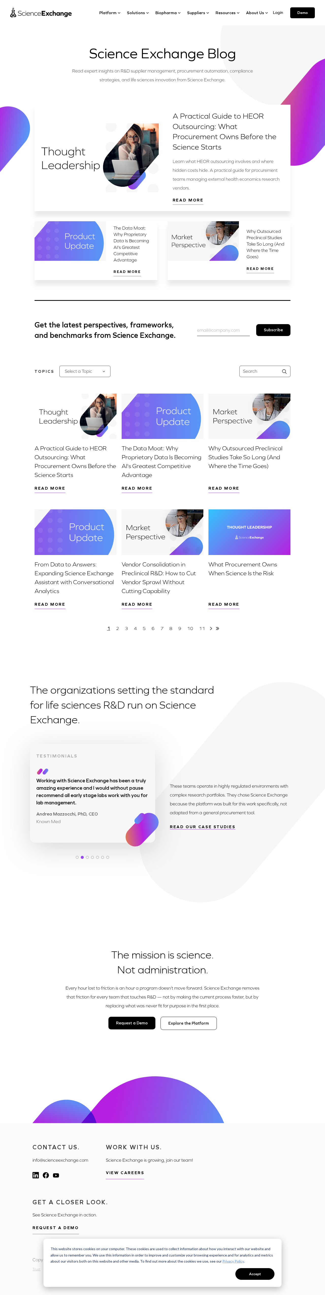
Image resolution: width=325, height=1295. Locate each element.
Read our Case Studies (202, 826)
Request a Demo (132, 1023)
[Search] (284, 371)
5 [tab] (97, 857)
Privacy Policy (233, 1261)
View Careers (125, 1172)
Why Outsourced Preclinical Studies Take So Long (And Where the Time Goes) (265, 244)
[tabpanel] (92, 800)
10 (190, 628)
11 (202, 628)
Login (278, 12)
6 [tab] (102, 857)
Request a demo (55, 1227)
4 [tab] (92, 857)
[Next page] (211, 628)
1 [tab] (77, 857)
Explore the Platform (188, 1023)
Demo (302, 12)
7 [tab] (107, 857)
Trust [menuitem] (36, 1269)
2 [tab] (82, 857)
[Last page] (217, 628)
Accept (255, 1274)
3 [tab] (87, 857)
